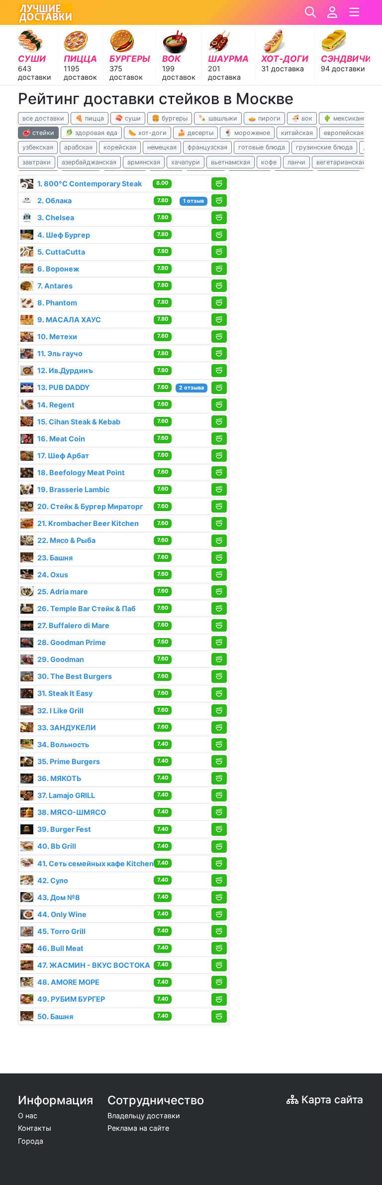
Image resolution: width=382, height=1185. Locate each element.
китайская (297, 132)
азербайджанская (89, 162)
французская (207, 147)
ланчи (296, 162)
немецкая (162, 147)
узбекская (37, 147)
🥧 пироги (264, 118)
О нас (27, 1115)
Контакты (34, 1128)
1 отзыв (193, 201)
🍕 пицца (89, 118)
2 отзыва (191, 388)
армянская (143, 162)
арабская (78, 147)
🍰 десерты (195, 132)
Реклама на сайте (138, 1128)
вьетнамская (230, 162)
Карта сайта (330, 1099)
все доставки (43, 118)
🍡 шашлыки (217, 118)
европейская (344, 132)
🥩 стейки (38, 132)
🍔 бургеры (170, 118)
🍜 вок (301, 118)
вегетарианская (341, 162)
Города (30, 1141)
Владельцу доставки (143, 1115)
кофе (269, 162)
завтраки (36, 162)
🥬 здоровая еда (91, 132)
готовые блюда (261, 147)
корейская (119, 147)
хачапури (185, 162)
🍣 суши (128, 118)
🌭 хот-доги (147, 132)
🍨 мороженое (247, 132)
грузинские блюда (324, 147)
